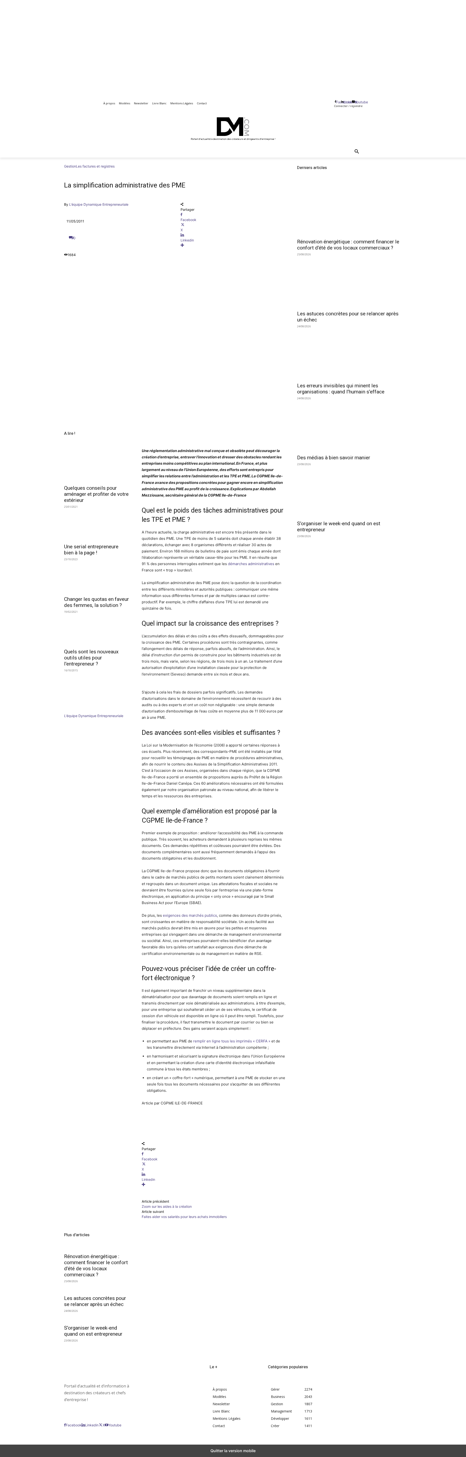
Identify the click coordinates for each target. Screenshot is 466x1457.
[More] (233, 245)
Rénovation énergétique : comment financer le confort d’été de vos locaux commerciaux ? (96, 1265)
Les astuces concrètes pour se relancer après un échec (95, 1301)
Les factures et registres (95, 166)
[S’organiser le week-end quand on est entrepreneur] (349, 491)
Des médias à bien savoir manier (333, 458)
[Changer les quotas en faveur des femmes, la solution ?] (97, 576)
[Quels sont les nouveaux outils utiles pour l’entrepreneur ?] (97, 629)
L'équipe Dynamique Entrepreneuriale (98, 204)
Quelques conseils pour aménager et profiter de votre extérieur (96, 494)
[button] (357, 152)
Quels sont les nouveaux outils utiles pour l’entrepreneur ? (91, 658)
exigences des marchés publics (190, 915)
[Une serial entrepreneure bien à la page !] (97, 524)
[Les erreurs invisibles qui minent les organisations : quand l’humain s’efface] (349, 353)
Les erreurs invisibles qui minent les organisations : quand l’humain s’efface (340, 389)
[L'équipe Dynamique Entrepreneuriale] (78, 711)
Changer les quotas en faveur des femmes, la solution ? (96, 602)
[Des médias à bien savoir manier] (349, 425)
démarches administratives (251, 563)
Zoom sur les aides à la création (167, 1206)
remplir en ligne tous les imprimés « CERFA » (231, 1041)
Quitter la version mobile (233, 1450)
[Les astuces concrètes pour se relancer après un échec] (349, 281)
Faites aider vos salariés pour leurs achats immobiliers (184, 1217)
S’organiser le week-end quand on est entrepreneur (93, 1331)
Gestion (70, 166)
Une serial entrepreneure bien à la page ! (91, 550)
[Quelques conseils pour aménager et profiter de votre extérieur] (97, 465)
